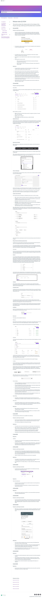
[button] (9, 22)
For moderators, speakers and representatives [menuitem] (3, 24)
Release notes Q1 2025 (16, 584)
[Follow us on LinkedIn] (36, 594)
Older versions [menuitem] (4, 32)
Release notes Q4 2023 (16, 586)
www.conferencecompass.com (35, 3)
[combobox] (20, 12)
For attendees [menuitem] (3, 27)
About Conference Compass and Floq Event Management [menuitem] (5, 37)
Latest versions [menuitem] (4, 30)
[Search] (40, 12)
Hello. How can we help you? (7, 10)
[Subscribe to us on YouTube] (40, 594)
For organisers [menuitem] (3, 21)
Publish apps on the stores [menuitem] (4, 34)
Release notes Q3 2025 (16, 588)
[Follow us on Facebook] (35, 594)
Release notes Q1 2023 (16, 582)
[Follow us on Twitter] (38, 594)
